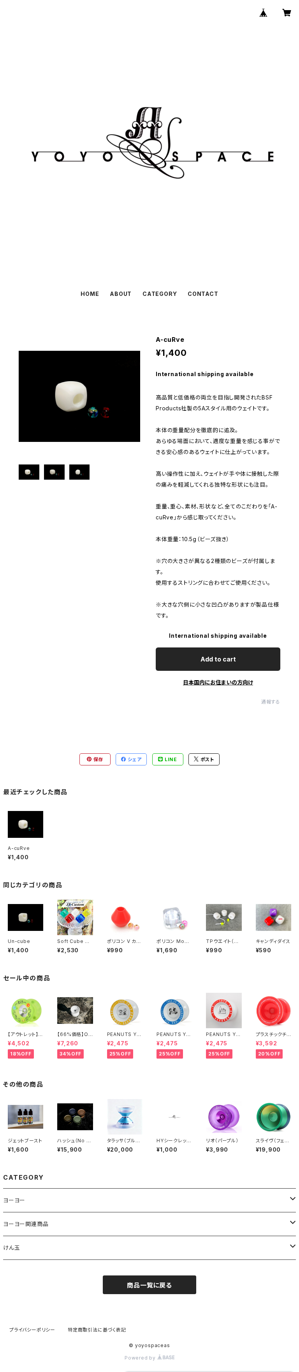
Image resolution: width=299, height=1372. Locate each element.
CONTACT (203, 293)
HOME (90, 293)
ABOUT (121, 293)
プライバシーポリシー (32, 1330)
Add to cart (218, 659)
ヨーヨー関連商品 (25, 1224)
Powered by (141, 1358)
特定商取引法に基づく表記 (97, 1330)
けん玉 (11, 1247)
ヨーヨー (14, 1200)
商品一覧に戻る (149, 1285)
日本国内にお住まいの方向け (218, 682)
